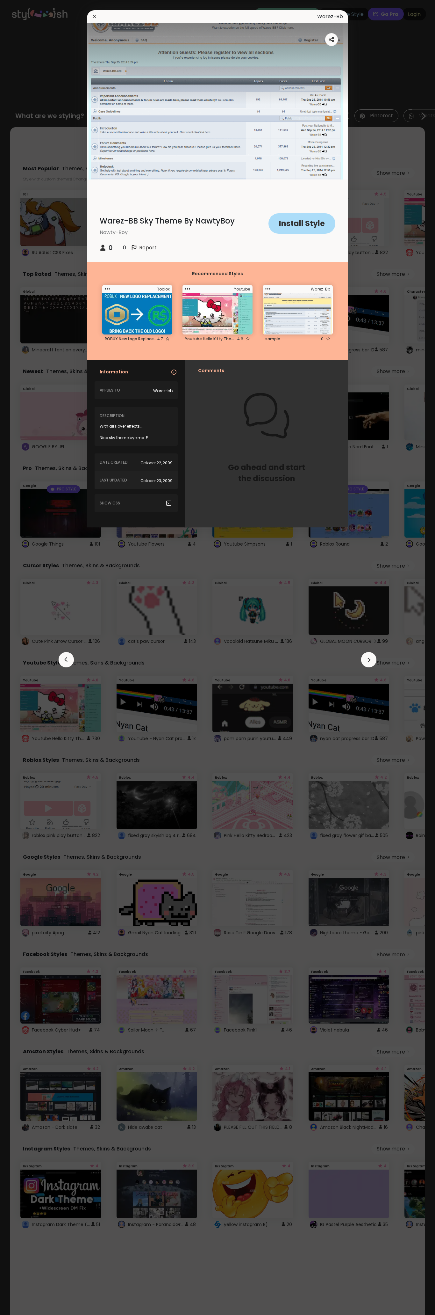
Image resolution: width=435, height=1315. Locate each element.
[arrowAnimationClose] (66, 660)
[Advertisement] (25, 657)
